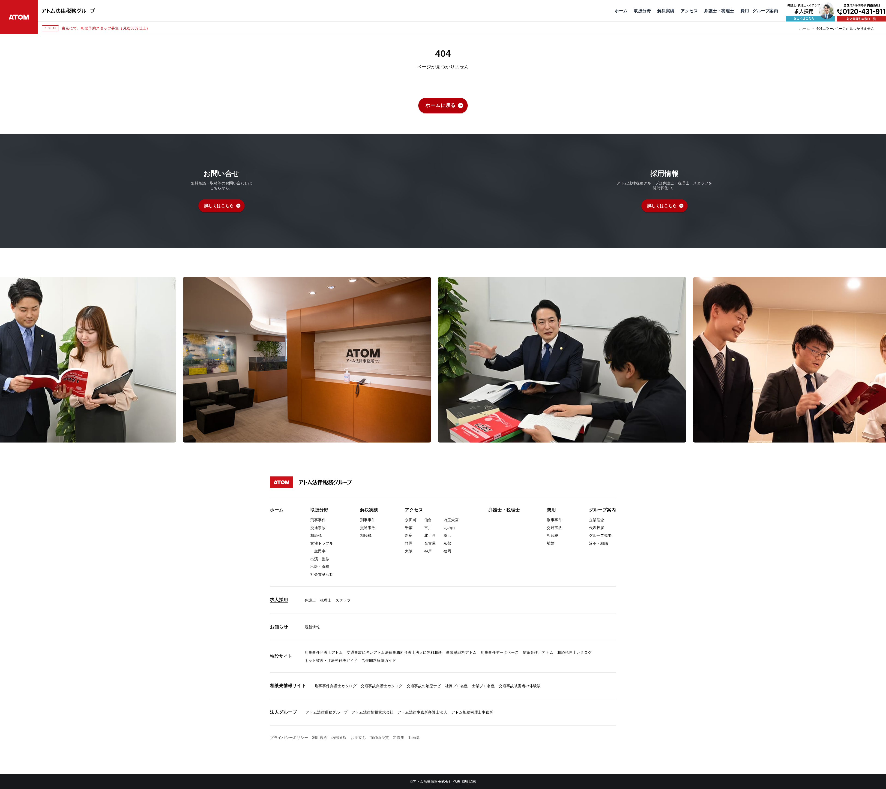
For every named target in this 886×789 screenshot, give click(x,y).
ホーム (804, 28)
